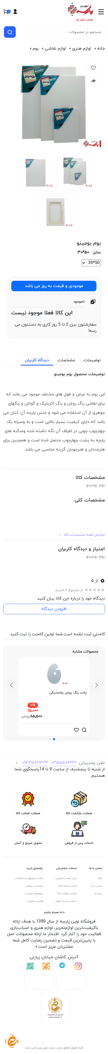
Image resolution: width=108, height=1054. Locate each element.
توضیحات (92, 360)
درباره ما (98, 893)
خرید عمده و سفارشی (66, 878)
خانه (101, 48)
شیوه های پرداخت (34, 893)
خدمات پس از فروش (66, 901)
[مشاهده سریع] (84, 730)
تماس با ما (96, 886)
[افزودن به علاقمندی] (76, 730)
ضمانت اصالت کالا (67, 886)
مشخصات (66, 360)
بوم (36, 48)
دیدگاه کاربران (37, 360)
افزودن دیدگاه (54, 609)
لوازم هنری (81, 48)
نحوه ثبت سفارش (34, 886)
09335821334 (35, 763)
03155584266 (63, 763)
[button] (54, 739)
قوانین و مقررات (35, 901)
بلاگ (100, 878)
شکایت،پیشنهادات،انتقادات (29, 878)
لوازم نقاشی (55, 48)
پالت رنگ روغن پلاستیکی (68, 692)
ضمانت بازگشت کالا (67, 893)
